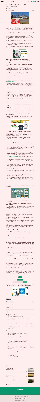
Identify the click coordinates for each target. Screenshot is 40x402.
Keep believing (8, 374)
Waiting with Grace (9, 368)
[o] (31, 380)
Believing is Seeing (12, 140)
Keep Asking (8, 373)
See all (7, 384)
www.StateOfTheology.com (17, 27)
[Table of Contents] (0, 201)
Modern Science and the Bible (14, 156)
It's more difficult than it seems (10, 369)
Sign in (38, 1)
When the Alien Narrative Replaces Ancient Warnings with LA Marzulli (15, 380)
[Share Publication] (30, 1)
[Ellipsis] (33, 314)
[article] (20, 369)
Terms (22, 396)
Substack (16, 400)
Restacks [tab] (11, 307)
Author (8, 315)
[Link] (4, 60)
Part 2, (18, 37)
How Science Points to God (13, 168)
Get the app (23, 398)
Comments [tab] (7, 307)
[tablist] (9, 307)
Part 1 (15, 37)
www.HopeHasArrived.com (10, 81)
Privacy (20, 396)
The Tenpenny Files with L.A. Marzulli (13, 379)
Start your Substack (18, 398)
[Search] (28, 1)
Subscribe (33, 1)
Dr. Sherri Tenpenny (10, 314)
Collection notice (26, 396)
